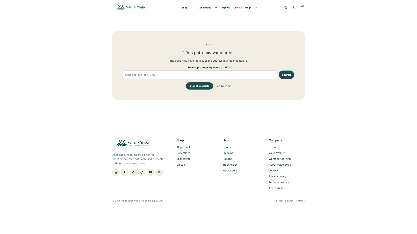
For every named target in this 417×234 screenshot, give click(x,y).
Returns (227, 158)
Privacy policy (277, 176)
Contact (228, 147)
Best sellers (183, 158)
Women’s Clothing (280, 158)
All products (183, 147)
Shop (184, 7)
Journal (273, 170)
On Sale (237, 7)
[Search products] (285, 7)
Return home (223, 86)
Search (286, 74)
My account (230, 170)
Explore (226, 7)
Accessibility (276, 188)
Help (248, 7)
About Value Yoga (280, 164)
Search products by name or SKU (208, 67)
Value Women (277, 153)
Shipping (228, 153)
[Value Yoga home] (135, 8)
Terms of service (279, 182)
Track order (230, 164)
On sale (181, 164)
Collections (204, 7)
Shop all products (199, 85)
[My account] (293, 7)
